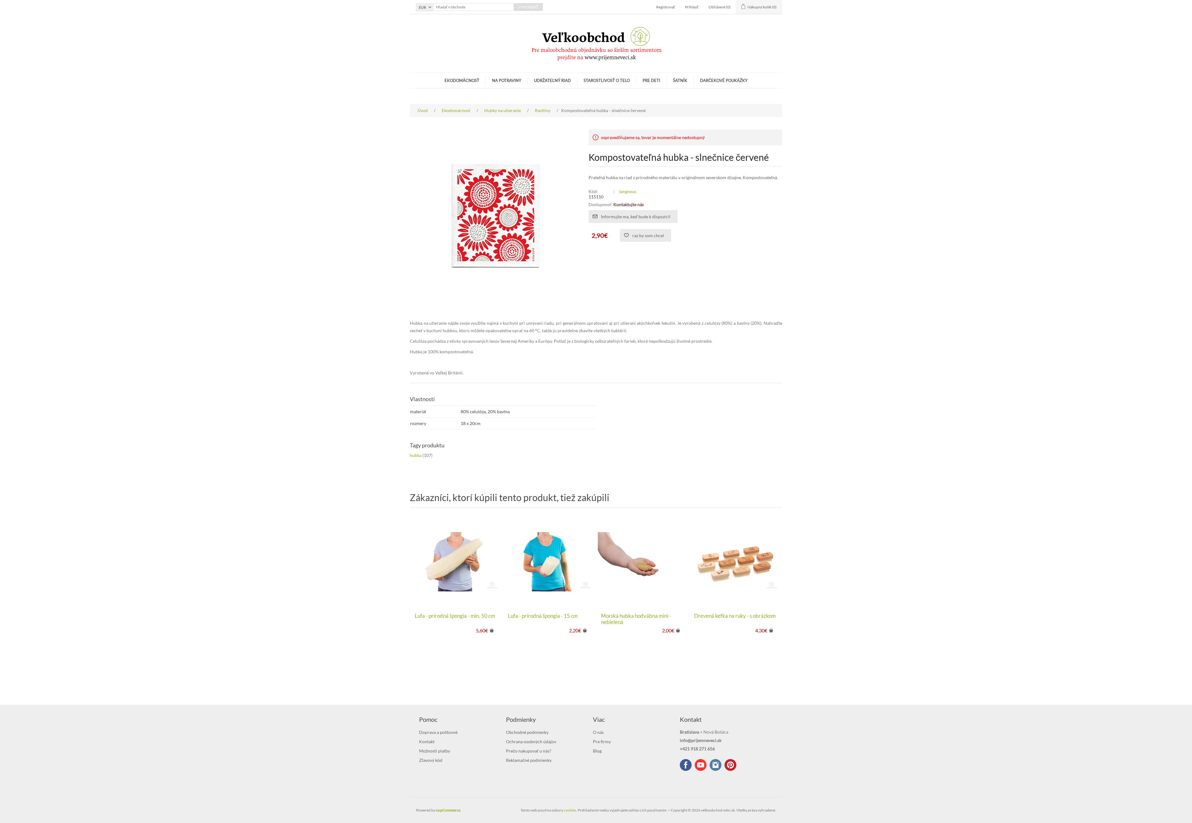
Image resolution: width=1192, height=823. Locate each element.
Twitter (715, 765)
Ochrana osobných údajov (531, 741)
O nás (598, 732)
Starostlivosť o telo (607, 80)
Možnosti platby (434, 750)
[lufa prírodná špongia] (456, 562)
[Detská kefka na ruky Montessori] (735, 562)
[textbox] (473, 7)
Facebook (686, 765)
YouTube (701, 765)
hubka (416, 455)
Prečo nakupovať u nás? (528, 750)
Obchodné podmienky (527, 732)
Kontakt (427, 741)
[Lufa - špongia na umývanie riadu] (549, 562)
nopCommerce (448, 810)
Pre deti (651, 80)
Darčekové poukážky (723, 80)
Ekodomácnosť (462, 80)
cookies (570, 810)
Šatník (680, 80)
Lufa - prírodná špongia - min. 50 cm (455, 616)
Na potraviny (506, 80)
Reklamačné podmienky (529, 760)
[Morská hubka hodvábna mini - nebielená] (642, 562)
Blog (597, 750)
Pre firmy (602, 741)
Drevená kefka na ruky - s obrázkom (735, 616)
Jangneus (627, 191)
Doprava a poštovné (438, 732)
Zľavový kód (430, 760)
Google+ (730, 765)
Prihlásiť (692, 7)
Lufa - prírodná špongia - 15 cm (543, 616)
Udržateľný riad (552, 80)
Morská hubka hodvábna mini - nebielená (636, 619)
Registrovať (665, 7)
